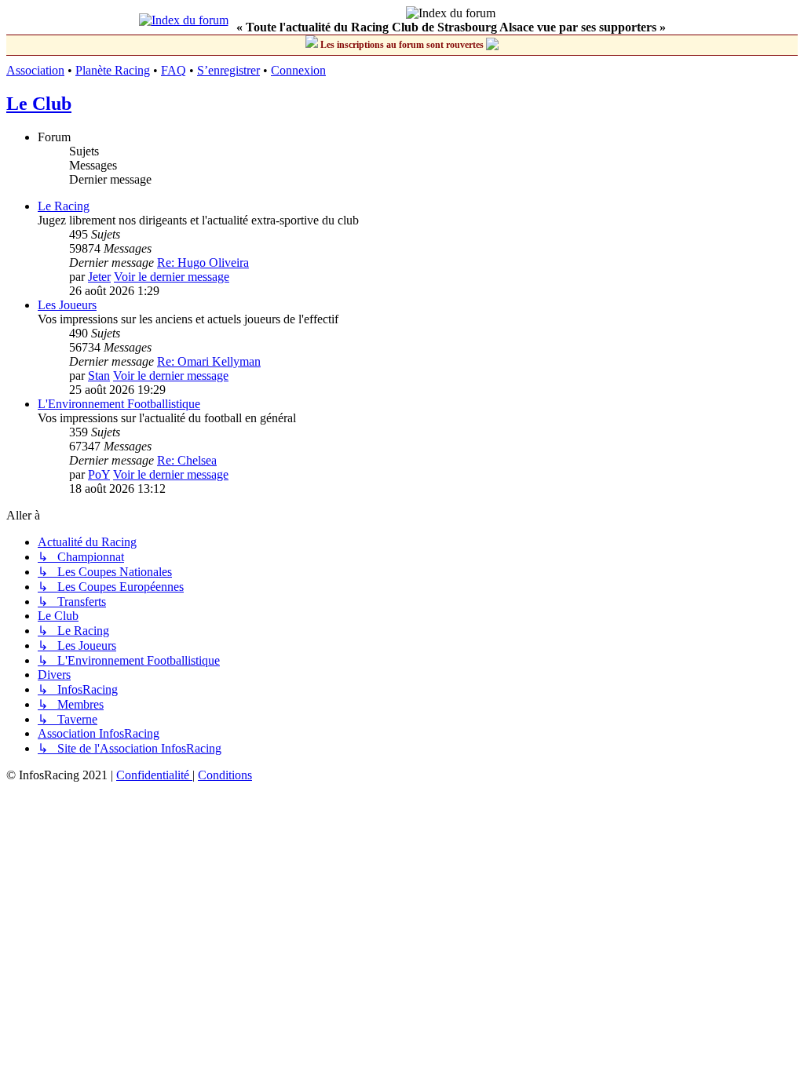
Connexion (298, 70)
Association (35, 70)
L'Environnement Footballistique (119, 403)
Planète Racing (112, 70)
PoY (99, 474)
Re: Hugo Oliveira (203, 262)
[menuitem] (154, 775)
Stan (99, 375)
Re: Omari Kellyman (209, 361)
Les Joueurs (67, 305)
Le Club (38, 103)
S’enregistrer (228, 70)
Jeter (99, 276)
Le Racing (64, 206)
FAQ (173, 70)
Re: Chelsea (187, 460)
